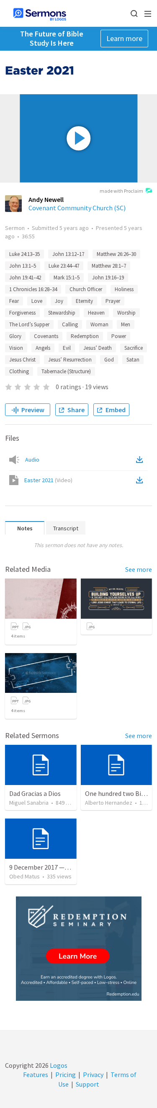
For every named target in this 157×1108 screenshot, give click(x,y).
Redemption (85, 336)
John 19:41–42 (25, 277)
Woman (99, 324)
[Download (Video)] (141, 480)
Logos (58, 1065)
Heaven (96, 312)
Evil (67, 347)
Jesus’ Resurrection (70, 359)
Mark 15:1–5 (67, 277)
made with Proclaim (121, 191)
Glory (15, 336)
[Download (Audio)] (141, 459)
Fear (14, 301)
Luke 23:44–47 (64, 265)
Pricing (65, 1074)
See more (138, 569)
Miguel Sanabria (29, 802)
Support (87, 1084)
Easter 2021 (48, 480)
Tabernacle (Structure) (66, 371)
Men (125, 324)
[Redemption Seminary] (79, 948)
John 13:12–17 (68, 254)
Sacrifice (133, 347)
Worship (126, 312)
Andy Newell (46, 199)
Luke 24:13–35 (24, 254)
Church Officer (85, 289)
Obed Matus (24, 876)
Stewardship (61, 312)
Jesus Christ (22, 359)
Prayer (113, 301)
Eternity (84, 301)
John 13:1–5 (22, 265)
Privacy (93, 1074)
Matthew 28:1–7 (109, 265)
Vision (16, 347)
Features (35, 1074)
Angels (43, 347)
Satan (132, 359)
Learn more (124, 38)
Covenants (46, 336)
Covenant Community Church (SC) (77, 208)
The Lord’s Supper (29, 324)
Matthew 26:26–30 (116, 254)
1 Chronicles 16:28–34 (33, 289)
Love (36, 301)
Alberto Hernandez (108, 802)
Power (118, 336)
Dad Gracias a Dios (35, 793)
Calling (70, 324)
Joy (59, 301)
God (109, 359)
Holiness (124, 289)
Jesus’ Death (97, 347)
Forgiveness (22, 312)
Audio (32, 459)
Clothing (19, 371)
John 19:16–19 (108, 277)
